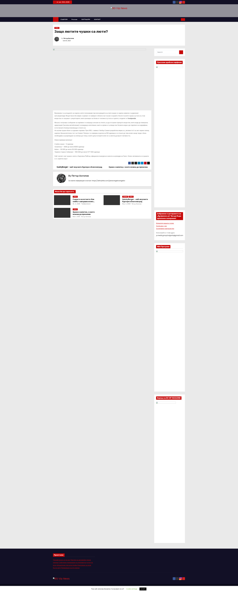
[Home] (55, 19)
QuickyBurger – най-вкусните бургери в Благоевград (135, 200)
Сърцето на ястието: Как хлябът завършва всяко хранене (83, 201)
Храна (56, 28)
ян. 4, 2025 (76, 204)
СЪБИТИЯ (64, 19)
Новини (125, 196)
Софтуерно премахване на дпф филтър (72, 563)
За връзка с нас (161, 226)
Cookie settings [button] (131, 589)
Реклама (74, 19)
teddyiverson (86, 204)
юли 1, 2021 (76, 217)
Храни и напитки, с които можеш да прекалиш (84, 213)
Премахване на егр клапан (70, 568)
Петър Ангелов (68, 38)
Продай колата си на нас (61, 560)
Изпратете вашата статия (165, 223)
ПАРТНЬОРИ (85, 19)
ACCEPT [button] (143, 589)
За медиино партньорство (165, 229)
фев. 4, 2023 (126, 204)
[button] (179, 19)
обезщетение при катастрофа (67, 565)
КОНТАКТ (97, 19)
